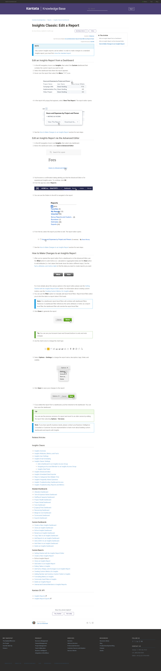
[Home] (46, 8)
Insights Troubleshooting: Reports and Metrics (49, 485)
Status (145, 1)
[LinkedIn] (92, 623)
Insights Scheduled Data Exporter (45, 474)
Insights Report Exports (42, 599)
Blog (157, 1)
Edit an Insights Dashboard (43, 530)
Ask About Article (80, 31)
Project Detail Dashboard (42, 502)
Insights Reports (39, 596)
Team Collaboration (40, 648)
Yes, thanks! (57, 613)
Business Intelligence (41, 650)
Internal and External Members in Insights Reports (50, 584)
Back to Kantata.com (10, 1)
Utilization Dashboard (41, 492)
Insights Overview (40, 451)
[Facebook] (87, 623)
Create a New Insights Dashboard (45, 525)
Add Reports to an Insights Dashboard (46, 538)
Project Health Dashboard (42, 500)
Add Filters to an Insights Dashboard (46, 543)
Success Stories (71, 650)
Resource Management (41, 641)
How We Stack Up (7, 645)
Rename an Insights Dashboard (44, 533)
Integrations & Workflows (42, 653)
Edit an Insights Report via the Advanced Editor (111, 41)
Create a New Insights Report (44, 556)
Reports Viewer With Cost (81, 38)
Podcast (102, 648)
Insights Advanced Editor (42, 472)
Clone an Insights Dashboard (43, 528)
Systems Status (47, 663)
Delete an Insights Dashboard (43, 546)
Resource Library (104, 641)
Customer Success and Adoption (76, 648)
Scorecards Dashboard (42, 515)
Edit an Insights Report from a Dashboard (110, 38)
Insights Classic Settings (42, 461)
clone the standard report (62, 53)
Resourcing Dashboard (41, 510)
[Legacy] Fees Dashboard (42, 507)
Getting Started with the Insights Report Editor (49, 553)
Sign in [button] (132, 9)
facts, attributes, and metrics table (45, 266)
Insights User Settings (41, 456)
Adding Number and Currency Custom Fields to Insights (52, 574)
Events (102, 650)
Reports (49, 20)
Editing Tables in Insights (42, 566)
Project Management (40, 645)
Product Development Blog (107, 645)
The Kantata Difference (9, 641)
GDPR (39, 663)
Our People (6, 643)
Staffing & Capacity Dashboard (44, 497)
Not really (69, 613)
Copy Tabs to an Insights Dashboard (46, 536)
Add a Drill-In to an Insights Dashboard (46, 541)
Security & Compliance (29, 663)
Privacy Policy (8, 663)
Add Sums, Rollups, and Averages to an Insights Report (52, 569)
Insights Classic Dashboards (61, 20)
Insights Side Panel (44, 469)
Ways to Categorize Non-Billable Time (46, 477)
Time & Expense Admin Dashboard (45, 494)
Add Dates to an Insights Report (44, 564)
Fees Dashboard (39, 505)
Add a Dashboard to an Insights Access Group (53, 464)
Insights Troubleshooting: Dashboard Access (48, 482)
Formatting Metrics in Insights (44, 577)
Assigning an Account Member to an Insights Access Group (57, 466)
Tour (151, 1)
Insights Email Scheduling (42, 459)
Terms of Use (18, 663)
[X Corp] (90, 623)
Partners (5, 648)
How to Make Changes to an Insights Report (54, 132)
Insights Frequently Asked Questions (46, 479)
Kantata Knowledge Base (38, 20)
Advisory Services (72, 643)
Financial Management (41, 643)
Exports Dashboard (40, 518)
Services (69, 641)
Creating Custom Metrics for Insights (57, 291)
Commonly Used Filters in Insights (45, 579)
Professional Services (73, 645)
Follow (92, 31)
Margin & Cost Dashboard (42, 513)
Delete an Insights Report (42, 582)
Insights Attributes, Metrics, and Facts (46, 453)
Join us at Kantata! (42, 623)
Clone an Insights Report (42, 561)
